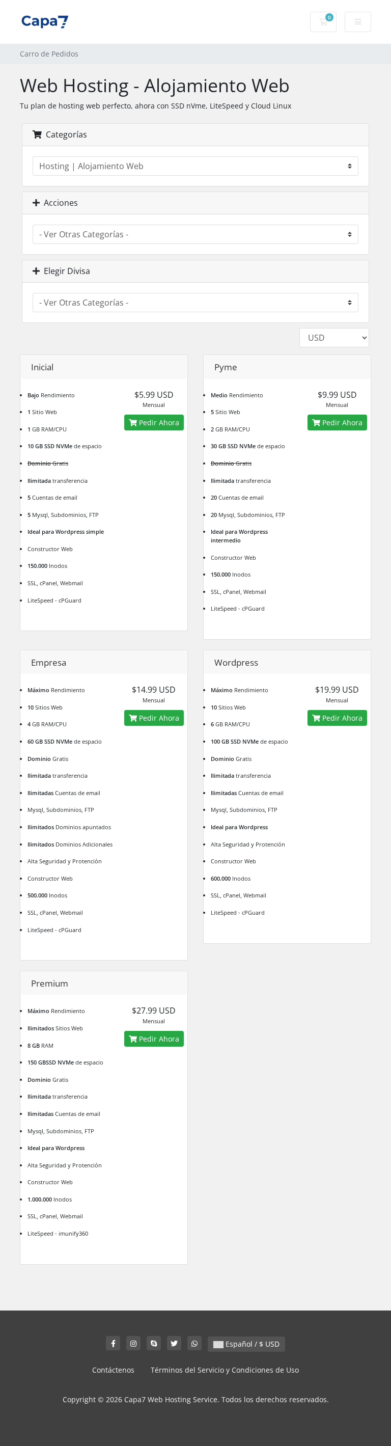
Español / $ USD (252, 1344)
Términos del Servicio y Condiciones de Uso (225, 1370)
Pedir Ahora (158, 422)
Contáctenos (113, 1370)
